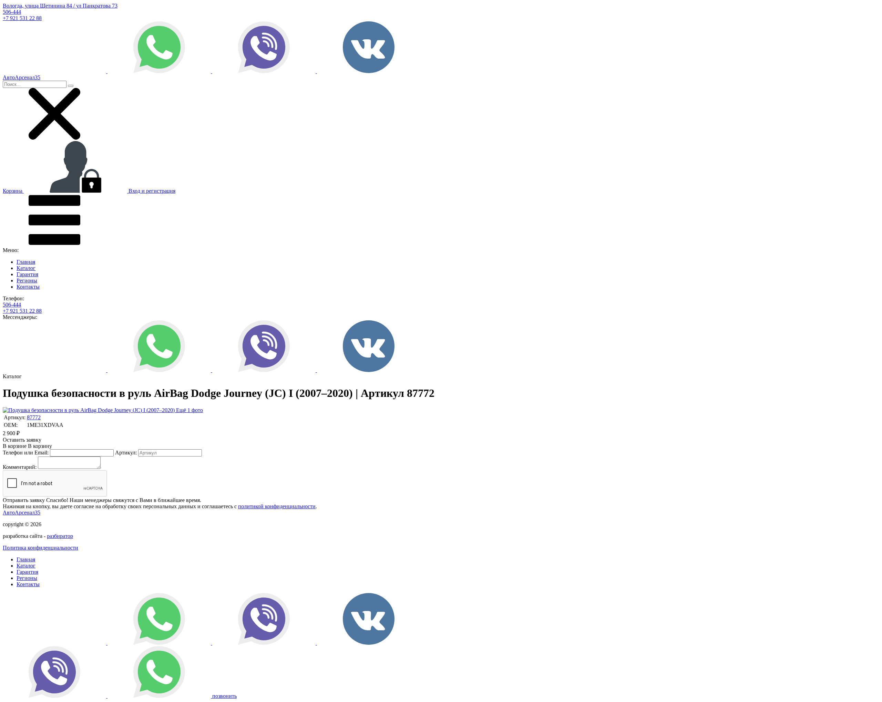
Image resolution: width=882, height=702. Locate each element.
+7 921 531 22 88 (22, 18)
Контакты (28, 287)
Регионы (27, 280)
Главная (26, 262)
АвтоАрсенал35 (21, 512)
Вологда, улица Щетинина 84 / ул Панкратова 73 (60, 6)
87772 (34, 417)
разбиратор (60, 536)
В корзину (27, 446)
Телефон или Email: (26, 452)
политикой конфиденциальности (277, 506)
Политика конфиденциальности (40, 548)
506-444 (12, 12)
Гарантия (27, 274)
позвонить (224, 696)
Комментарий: (20, 467)
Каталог (26, 268)
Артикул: (126, 452)
